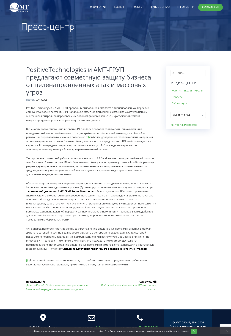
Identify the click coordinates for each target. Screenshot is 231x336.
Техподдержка (160, 7)
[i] (89, 137)
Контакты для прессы (183, 125)
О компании (98, 7)
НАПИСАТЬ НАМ (210, 7)
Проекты (137, 7)
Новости (30, 99)
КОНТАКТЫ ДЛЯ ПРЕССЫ (187, 90)
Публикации (179, 103)
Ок (193, 331)
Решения (118, 7)
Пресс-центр (185, 7)
